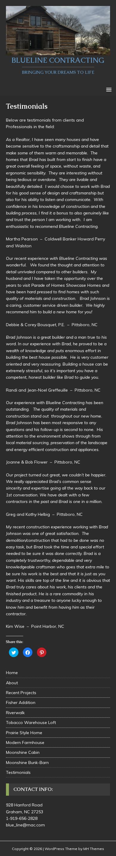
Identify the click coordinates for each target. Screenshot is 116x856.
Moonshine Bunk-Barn (27, 762)
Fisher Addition (20, 702)
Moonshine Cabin (23, 752)
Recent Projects (21, 692)
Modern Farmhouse (25, 742)
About (12, 682)
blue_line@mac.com (25, 825)
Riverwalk (15, 712)
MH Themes (93, 848)
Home (12, 672)
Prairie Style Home (24, 732)
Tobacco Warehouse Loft (31, 722)
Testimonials (18, 772)
